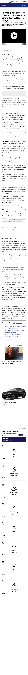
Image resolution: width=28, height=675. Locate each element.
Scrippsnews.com (17, 323)
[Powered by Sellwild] (24, 428)
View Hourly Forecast (7, 440)
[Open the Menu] (2, 1)
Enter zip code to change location (9, 433)
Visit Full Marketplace (21, 345)
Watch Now (23, 1)
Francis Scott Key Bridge (16, 59)
